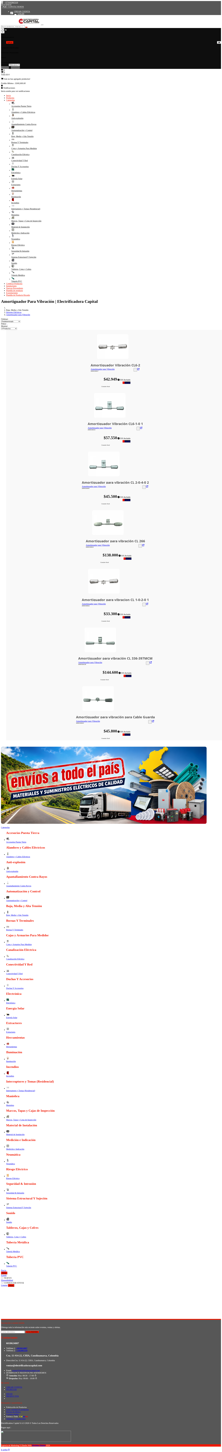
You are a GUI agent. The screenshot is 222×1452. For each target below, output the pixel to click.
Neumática (15, 239)
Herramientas (16, 191)
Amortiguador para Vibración (18, 315)
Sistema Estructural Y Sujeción (23, 257)
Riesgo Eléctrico (18, 245)
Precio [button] (3, 1270)
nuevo (8, 1278)
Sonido (14, 263)
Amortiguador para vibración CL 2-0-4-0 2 (115, 482)
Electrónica (15, 173)
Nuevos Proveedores (14, 288)
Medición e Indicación (20, 233)
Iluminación (16, 197)
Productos (10, 98)
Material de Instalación (20, 227)
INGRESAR (11, 1389)
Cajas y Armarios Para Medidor (24, 148)
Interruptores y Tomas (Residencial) (25, 209)
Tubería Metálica (18, 275)
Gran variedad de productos (17, 1409)
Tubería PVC (16, 281)
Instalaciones (11, 286)
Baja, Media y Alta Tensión (22, 136)
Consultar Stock (14, 1283)
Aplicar (9, 42)
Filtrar (4, 1273)
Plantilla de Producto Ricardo (18, 295)
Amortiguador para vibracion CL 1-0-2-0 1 (115, 600)
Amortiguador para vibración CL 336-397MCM (115, 658)
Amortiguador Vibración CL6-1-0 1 (115, 424)
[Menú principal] (42, 24)
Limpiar (4, 1285)
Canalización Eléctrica (20, 154)
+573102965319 (11, 2)
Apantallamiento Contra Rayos (23, 124)
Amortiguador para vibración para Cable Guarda (115, 717)
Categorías (10, 100)
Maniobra (15, 215)
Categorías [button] (5, 827)
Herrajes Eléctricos (13, 312)
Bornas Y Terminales (19, 142)
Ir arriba (4, 1450)
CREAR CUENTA (14, 1387)
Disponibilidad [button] (7, 1280)
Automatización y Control (21, 130)
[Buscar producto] (26, 27)
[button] (21, 14)
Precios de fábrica (13, 1412)
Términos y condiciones (16, 1419)
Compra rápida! (12, 1414)
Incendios (15, 203)
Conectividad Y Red (19, 160)
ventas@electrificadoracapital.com (26, 1370)
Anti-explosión (17, 118)
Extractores (15, 185)
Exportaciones (12, 293)
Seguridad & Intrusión (20, 251)
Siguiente (15, 67)
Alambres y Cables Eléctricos (23, 112)
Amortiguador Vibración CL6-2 (115, 365)
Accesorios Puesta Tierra (21, 106)
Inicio (8, 95)
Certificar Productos (14, 284)
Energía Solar (16, 179)
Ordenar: (4, 65)
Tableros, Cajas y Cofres (21, 269)
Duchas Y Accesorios (20, 166)
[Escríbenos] (9, 1450)
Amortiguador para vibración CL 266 (115, 541)
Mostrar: (4, 326)
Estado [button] (4, 1275)
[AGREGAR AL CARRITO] (124, 383)
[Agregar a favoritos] (135, 370)
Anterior (5, 67)
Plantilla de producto (14, 290)
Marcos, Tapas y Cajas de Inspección (26, 221)
